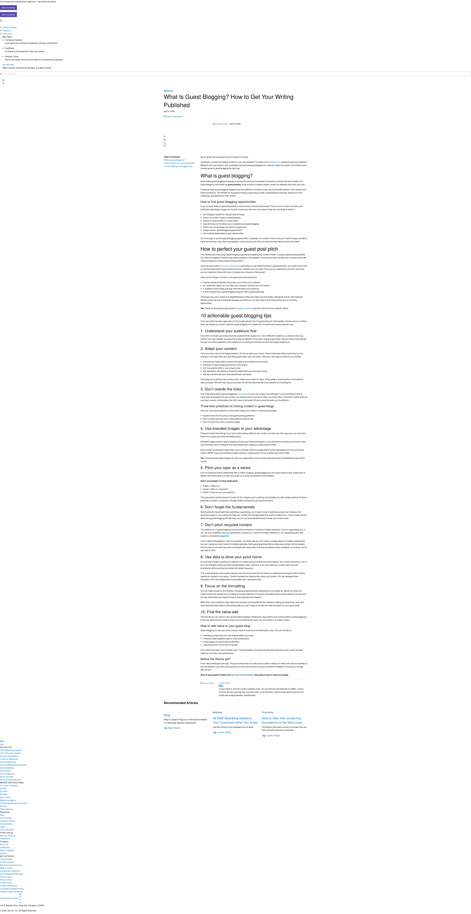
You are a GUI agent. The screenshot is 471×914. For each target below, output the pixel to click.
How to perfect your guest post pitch (179, 163)
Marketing (168, 90)
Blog (167, 715)
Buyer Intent (5, 797)
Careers (3, 853)
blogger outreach (244, 308)
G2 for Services (6, 776)
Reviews (4, 794)
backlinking (243, 393)
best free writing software (242, 674)
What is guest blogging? (174, 160)
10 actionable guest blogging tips (178, 166)
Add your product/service (11, 865)
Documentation (6, 823)
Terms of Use (5, 876)
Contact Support (7, 862)
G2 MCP (3, 791)
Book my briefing (8, 7)
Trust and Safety (7, 829)
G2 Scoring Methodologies (11, 873)
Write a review (6, 868)
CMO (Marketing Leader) (10, 750)
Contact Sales (6, 859)
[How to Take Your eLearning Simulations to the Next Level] (284, 709)
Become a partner (7, 835)
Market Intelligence (8, 800)
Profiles (3, 788)
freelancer (276, 162)
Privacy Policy (6, 879)
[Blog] (186, 709)
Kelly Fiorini (174, 728)
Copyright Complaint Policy (12, 888)
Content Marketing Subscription (13, 803)
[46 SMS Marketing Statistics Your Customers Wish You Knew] (235, 709)
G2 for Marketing (7, 767)
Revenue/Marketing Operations (13, 764)
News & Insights (7, 850)
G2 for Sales (5, 770)
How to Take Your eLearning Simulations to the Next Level (282, 720)
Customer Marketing (9, 759)
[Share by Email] (165, 145)
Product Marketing (8, 762)
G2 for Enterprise (7, 773)
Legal (2, 826)
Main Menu (7, 37)
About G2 (4, 844)
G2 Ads (3, 806)
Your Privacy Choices (9, 898)
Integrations (5, 838)
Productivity (267, 712)
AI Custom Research (9, 785)
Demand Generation (9, 756)
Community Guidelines (10, 870)
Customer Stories (7, 820)
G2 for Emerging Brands (10, 779)
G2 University (6, 817)
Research (6, 30)
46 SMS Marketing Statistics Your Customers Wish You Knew (235, 720)
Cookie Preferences (8, 885)
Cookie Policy (6, 882)
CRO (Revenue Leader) (10, 753)
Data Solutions (6, 809)
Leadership (5, 847)
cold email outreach (228, 265)
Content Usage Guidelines (11, 891)
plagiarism (224, 535)
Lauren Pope (221, 123)
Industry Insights (9, 27)
